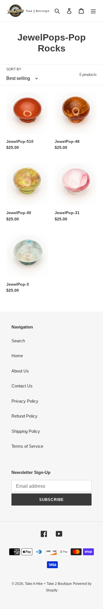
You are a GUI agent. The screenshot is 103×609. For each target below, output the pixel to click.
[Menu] (93, 11)
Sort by (13, 69)
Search (18, 340)
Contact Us (22, 385)
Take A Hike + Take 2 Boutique (48, 584)
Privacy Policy (24, 401)
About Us (20, 370)
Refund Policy (24, 416)
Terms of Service (27, 446)
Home (17, 355)
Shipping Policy (25, 431)
